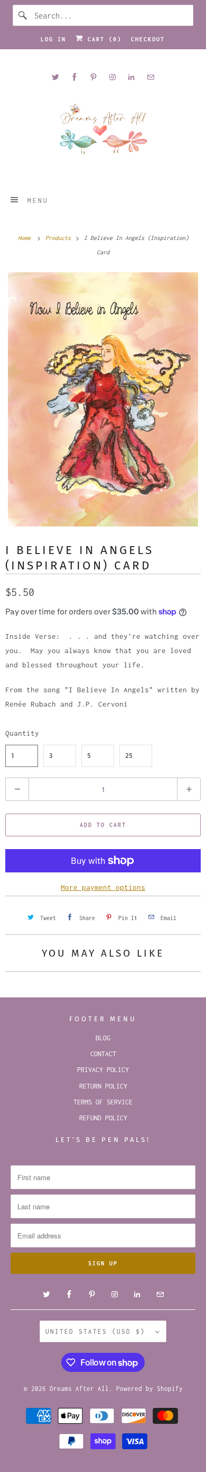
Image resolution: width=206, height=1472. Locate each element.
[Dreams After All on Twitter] (55, 77)
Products (59, 238)
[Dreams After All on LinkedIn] (131, 77)
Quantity (22, 733)
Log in (53, 39)
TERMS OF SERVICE (103, 1102)
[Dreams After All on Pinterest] (93, 77)
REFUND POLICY (103, 1118)
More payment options (103, 887)
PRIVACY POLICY (103, 1070)
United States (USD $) (97, 1331)
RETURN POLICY (103, 1086)
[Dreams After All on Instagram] (112, 77)
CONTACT (103, 1054)
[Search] (23, 15)
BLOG (103, 1038)
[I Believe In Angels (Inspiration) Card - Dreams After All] (103, 399)
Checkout (148, 39)
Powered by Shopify (149, 1388)
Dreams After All (79, 1388)
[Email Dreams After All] (150, 77)
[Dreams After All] (103, 132)
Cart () (102, 39)
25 (129, 755)
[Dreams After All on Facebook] (74, 77)
